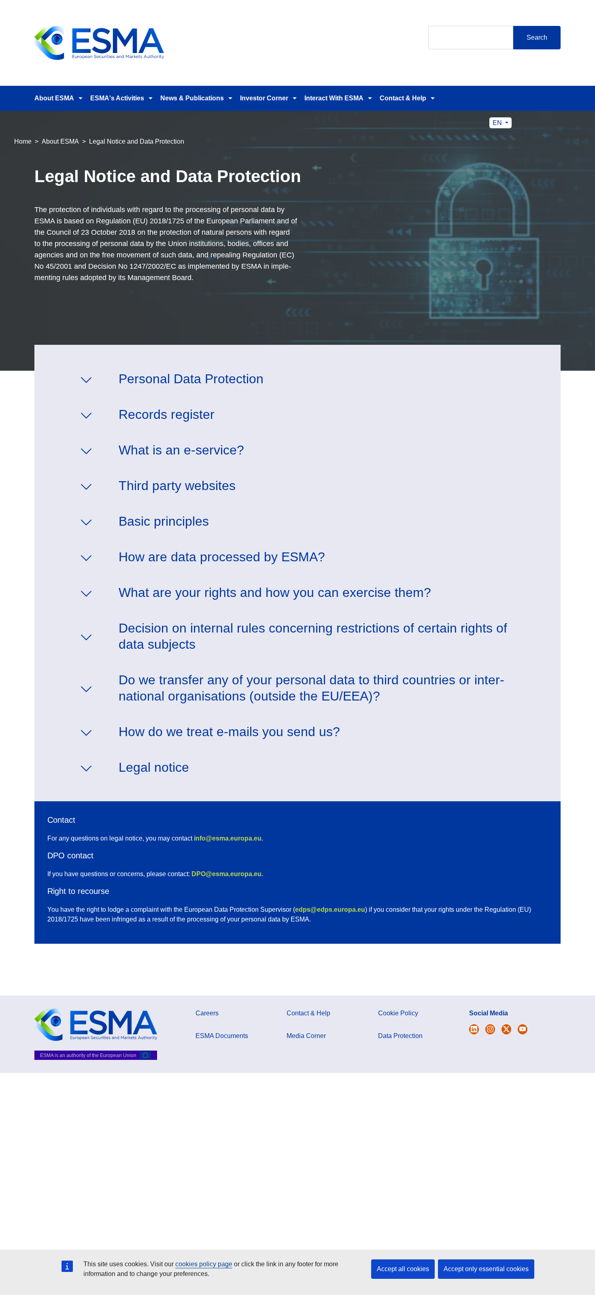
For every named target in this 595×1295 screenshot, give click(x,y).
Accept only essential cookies (486, 1268)
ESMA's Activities (117, 98)
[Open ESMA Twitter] (474, 1029)
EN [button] (498, 122)
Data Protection (400, 1035)
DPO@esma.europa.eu (226, 873)
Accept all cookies (403, 1268)
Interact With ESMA (333, 98)
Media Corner (306, 1035)
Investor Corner (264, 98)
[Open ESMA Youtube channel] (522, 1029)
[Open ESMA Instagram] (490, 1029)
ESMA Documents (222, 1035)
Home (23, 141)
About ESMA (54, 98)
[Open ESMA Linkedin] (506, 1029)
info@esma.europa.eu (227, 838)
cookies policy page (203, 1264)
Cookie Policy (398, 1013)
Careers (207, 1013)
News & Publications (192, 98)
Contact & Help (403, 98)
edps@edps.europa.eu (330, 909)
